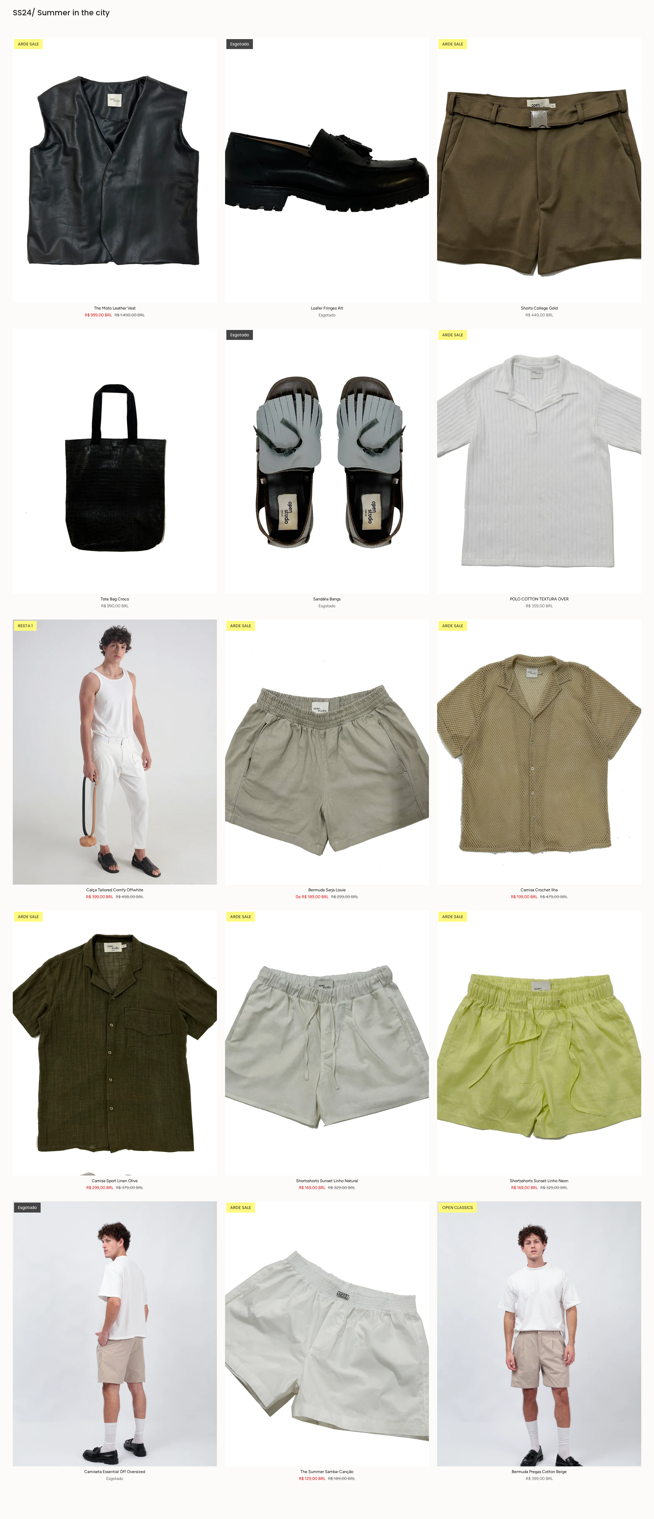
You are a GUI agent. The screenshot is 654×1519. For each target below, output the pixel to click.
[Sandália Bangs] (327, 461)
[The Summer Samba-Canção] (327, 1333)
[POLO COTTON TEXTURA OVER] (539, 461)
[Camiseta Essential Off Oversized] (115, 1333)
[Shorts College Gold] (539, 170)
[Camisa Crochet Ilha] (539, 752)
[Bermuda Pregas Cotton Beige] (539, 1333)
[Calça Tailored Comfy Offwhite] (115, 752)
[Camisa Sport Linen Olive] (115, 1043)
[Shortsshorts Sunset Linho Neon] (539, 1043)
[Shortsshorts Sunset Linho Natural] (327, 1043)
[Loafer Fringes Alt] (327, 170)
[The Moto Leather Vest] (115, 170)
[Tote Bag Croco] (115, 461)
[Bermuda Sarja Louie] (327, 752)
